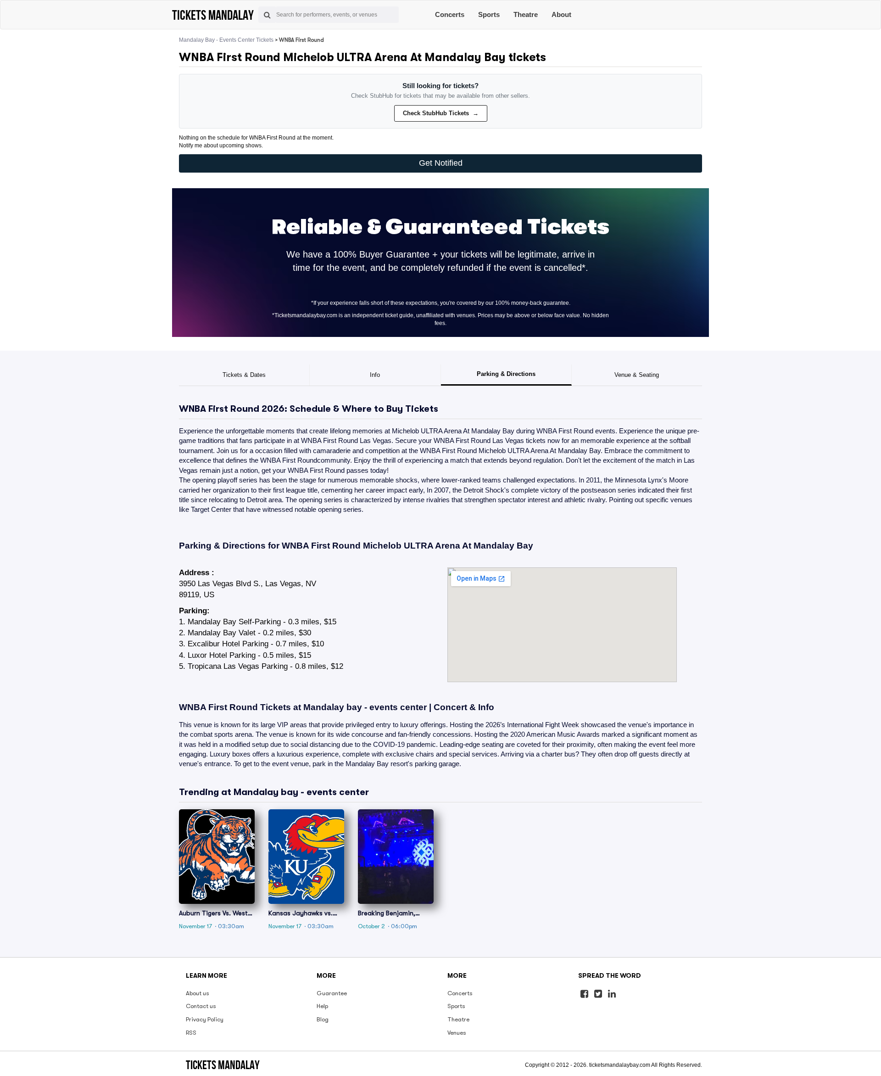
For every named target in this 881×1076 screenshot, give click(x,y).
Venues (456, 1032)
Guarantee (332, 993)
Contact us (201, 1006)
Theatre (525, 14)
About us (197, 993)
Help (322, 1006)
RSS (191, 1032)
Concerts (449, 14)
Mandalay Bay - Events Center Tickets (226, 40)
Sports (489, 14)
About (561, 14)
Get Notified (441, 163)
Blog (323, 1019)
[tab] (244, 375)
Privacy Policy (204, 1019)
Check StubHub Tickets (441, 113)
